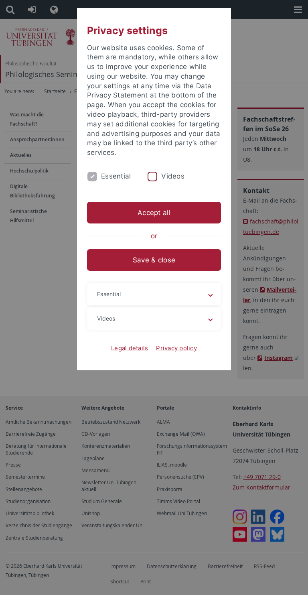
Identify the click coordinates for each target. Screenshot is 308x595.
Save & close (154, 260)
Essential (116, 176)
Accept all (154, 213)
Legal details (129, 348)
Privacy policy (176, 348)
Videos (172, 176)
